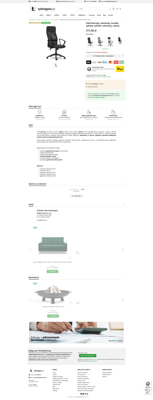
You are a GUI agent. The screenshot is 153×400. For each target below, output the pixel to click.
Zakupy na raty (81, 380)
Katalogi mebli (56, 384)
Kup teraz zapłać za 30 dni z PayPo (86, 386)
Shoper (85, 396)
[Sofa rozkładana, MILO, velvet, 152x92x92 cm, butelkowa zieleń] (52, 243)
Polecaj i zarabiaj (57, 382)
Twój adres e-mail (82, 353)
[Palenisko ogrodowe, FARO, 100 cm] (53, 293)
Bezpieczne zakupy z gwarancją (85, 388)
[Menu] (150, 382)
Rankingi (55, 390)
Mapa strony (56, 388)
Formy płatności (81, 374)
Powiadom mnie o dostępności (104, 56)
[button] (113, 9)
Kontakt (55, 374)
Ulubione (104, 376)
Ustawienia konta (106, 374)
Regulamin (94, 359)
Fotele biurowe (45, 19)
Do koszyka (52, 271)
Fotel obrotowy (54, 19)
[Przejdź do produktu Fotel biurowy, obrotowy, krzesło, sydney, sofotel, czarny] (90, 41)
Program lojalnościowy (83, 382)
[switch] (147, 393)
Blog (54, 386)
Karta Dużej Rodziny (82, 384)
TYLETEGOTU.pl (32, 19)
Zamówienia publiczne (83, 378)
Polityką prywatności (92, 361)
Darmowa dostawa (82, 372)
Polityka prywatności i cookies (60, 378)
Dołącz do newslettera (88, 356)
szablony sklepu (72, 396)
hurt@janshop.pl (42, 220)
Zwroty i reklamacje (82, 376)
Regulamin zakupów (58, 376)
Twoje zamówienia (107, 372)
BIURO (39, 19)
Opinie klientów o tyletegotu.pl (60, 380)
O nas (54, 372)
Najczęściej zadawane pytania (85, 390)
